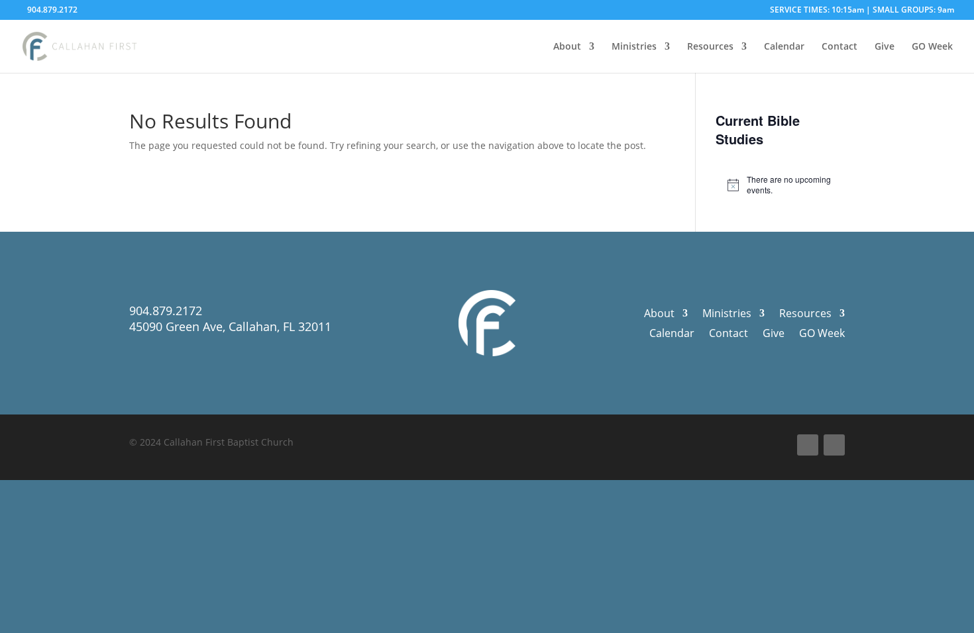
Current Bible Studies (758, 129)
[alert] (780, 185)
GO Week (932, 47)
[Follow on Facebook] (807, 445)
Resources (710, 47)
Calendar (784, 47)
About (567, 47)
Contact (839, 47)
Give (884, 47)
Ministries (634, 47)
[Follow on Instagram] (834, 445)
